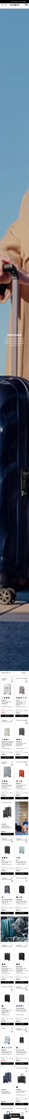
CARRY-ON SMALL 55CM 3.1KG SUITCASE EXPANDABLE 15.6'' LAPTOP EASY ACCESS (22, 970)
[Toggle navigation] (27, 5)
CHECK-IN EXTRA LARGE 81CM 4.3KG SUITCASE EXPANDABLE (6, 786)
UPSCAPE (18, 742)
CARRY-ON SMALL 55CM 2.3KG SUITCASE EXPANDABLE (21, 744)
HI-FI (17, 860)
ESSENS (3, 1050)
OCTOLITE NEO (20, 1008)
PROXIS (3, 1008)
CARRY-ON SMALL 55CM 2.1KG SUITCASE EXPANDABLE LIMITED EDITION (21, 703)
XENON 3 (18, 1089)
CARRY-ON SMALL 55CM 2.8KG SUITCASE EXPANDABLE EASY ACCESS (6, 1011)
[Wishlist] (5, 5)
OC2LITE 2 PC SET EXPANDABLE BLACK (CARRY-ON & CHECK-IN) (6, 827)
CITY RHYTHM (20, 1050)
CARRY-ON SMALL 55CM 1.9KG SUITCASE (6, 862)
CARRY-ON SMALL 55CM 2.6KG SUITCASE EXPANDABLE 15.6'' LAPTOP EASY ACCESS (7, 970)
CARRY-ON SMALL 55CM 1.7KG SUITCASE (6, 902)
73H (2, 860)
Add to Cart (7, 715)
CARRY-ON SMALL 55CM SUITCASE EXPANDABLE (21, 862)
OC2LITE (3, 700)
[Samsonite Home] (14, 5)
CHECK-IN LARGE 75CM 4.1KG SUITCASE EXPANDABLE (6, 702)
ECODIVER (19, 899)
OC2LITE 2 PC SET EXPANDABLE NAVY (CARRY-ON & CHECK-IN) (6, 1092)
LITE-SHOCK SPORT (7, 899)
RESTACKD (4, 783)
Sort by (23, 673)
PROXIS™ (18, 783)
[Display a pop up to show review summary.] (12, 706)
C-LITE (18, 700)
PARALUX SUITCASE (7, 742)
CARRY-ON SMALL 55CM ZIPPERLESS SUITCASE (6, 1052)
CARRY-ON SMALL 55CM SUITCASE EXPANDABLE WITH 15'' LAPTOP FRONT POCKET (6, 745)
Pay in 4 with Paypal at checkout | (14, 1)
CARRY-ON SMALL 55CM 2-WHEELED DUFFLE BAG (21, 902)
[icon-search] (2, 5)
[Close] (19, 1114)
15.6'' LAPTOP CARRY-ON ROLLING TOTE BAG (21, 1092)
